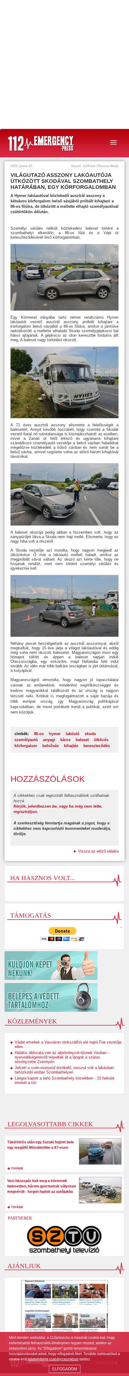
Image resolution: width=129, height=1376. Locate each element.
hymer (55, 733)
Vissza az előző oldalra (98, 851)
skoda (90, 733)
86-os (39, 733)
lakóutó (73, 733)
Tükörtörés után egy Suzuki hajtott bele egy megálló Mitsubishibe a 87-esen (40, 1145)
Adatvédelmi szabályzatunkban (53, 1359)
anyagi (49, 739)
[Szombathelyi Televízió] (64, 1240)
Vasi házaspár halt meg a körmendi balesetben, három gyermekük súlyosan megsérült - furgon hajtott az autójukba (41, 1186)
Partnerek (20, 1218)
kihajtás (71, 745)
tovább (17, 1168)
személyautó (26, 739)
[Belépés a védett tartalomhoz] (64, 997)
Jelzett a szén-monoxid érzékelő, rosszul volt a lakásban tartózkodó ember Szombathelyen (64, 1069)
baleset (82, 739)
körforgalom (25, 745)
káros (65, 739)
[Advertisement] (64, 64)
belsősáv (50, 745)
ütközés (101, 739)
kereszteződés (96, 745)
